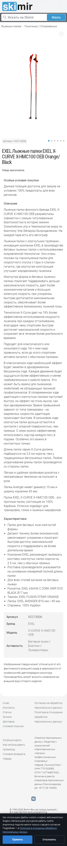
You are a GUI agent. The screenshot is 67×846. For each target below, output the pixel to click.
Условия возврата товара (14, 756)
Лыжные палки (11, 26)
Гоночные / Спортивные (41, 26)
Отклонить (49, 839)
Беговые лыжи (38, 641)
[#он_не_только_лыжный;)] (17, 6)
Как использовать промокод (14, 747)
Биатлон (34, 646)
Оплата (7, 716)
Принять (17, 839)
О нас (6, 703)
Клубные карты (12, 740)
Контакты (9, 707)
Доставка (9, 721)
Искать (56, 17)
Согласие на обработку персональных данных (48, 705)
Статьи (7, 712)
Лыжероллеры (38, 650)
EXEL (31, 624)
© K (28, 812)
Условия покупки (13, 726)
